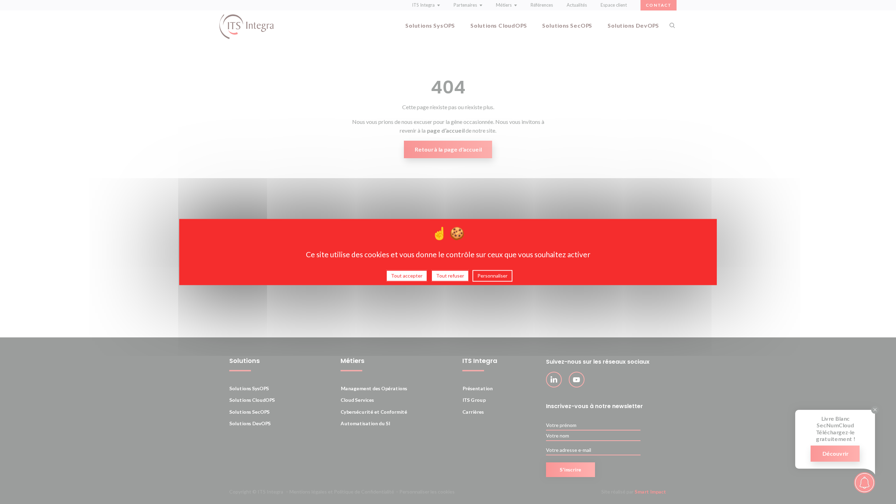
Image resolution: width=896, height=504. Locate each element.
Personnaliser (492, 276)
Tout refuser (450, 276)
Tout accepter (406, 276)
